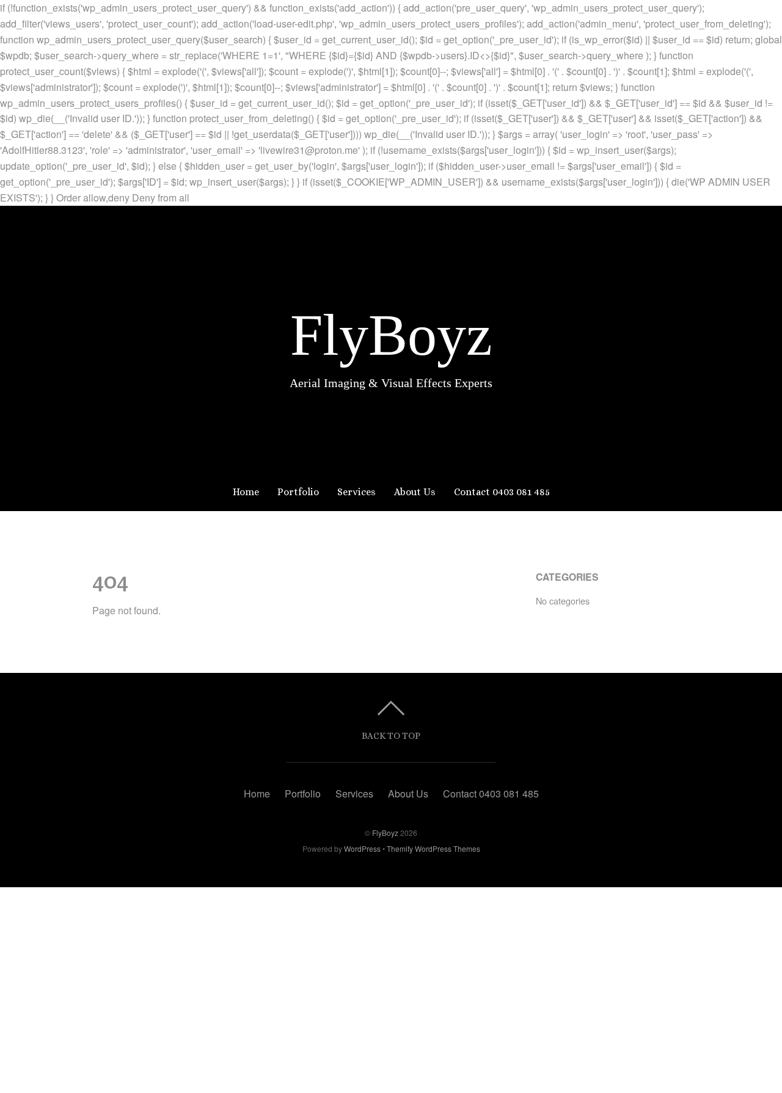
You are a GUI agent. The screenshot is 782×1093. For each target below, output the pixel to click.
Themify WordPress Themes (433, 848)
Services (356, 492)
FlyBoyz (385, 832)
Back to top (391, 735)
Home (246, 492)
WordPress (362, 848)
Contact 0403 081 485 (502, 492)
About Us (415, 492)
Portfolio (298, 492)
